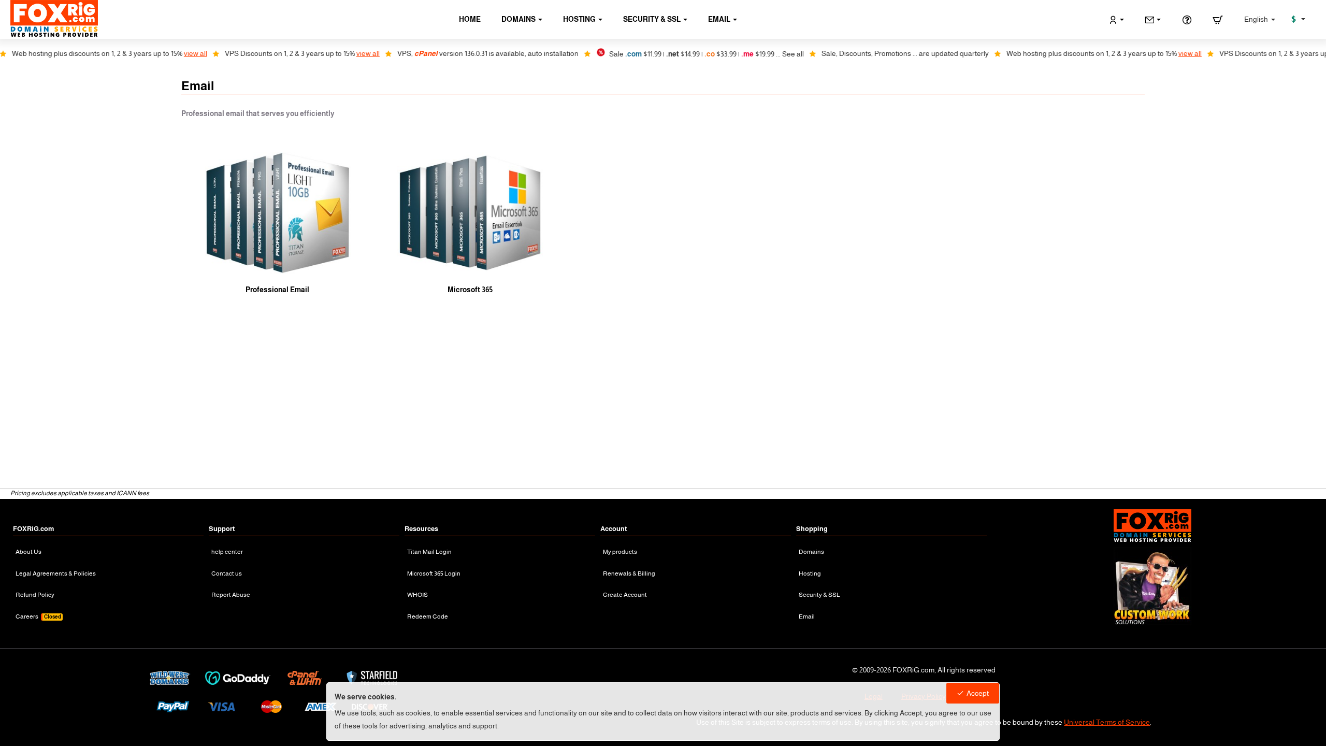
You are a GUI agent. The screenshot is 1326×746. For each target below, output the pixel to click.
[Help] (1186, 20)
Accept (978, 693)
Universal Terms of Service (1107, 722)
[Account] (1116, 20)
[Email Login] (1152, 19)
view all (165, 53)
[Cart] (1217, 19)
